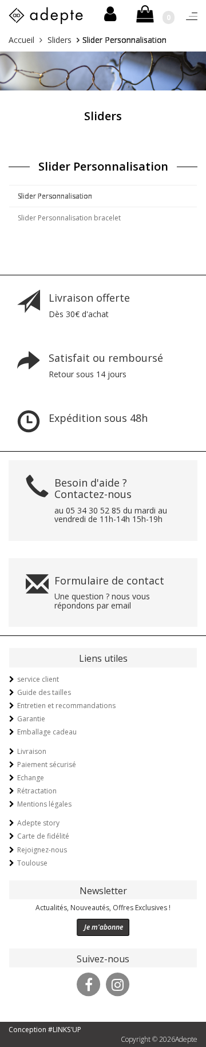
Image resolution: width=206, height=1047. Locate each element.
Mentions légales (44, 804)
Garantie (31, 719)
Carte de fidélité (43, 836)
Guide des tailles (44, 692)
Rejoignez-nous (42, 850)
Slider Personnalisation (55, 196)
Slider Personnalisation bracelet (69, 218)
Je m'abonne (103, 927)
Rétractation (37, 791)
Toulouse (32, 863)
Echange (30, 778)
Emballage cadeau (47, 732)
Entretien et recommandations (66, 705)
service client (38, 679)
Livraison (31, 751)
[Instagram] (118, 983)
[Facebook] (88, 983)
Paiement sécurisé (46, 764)
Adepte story (38, 823)
